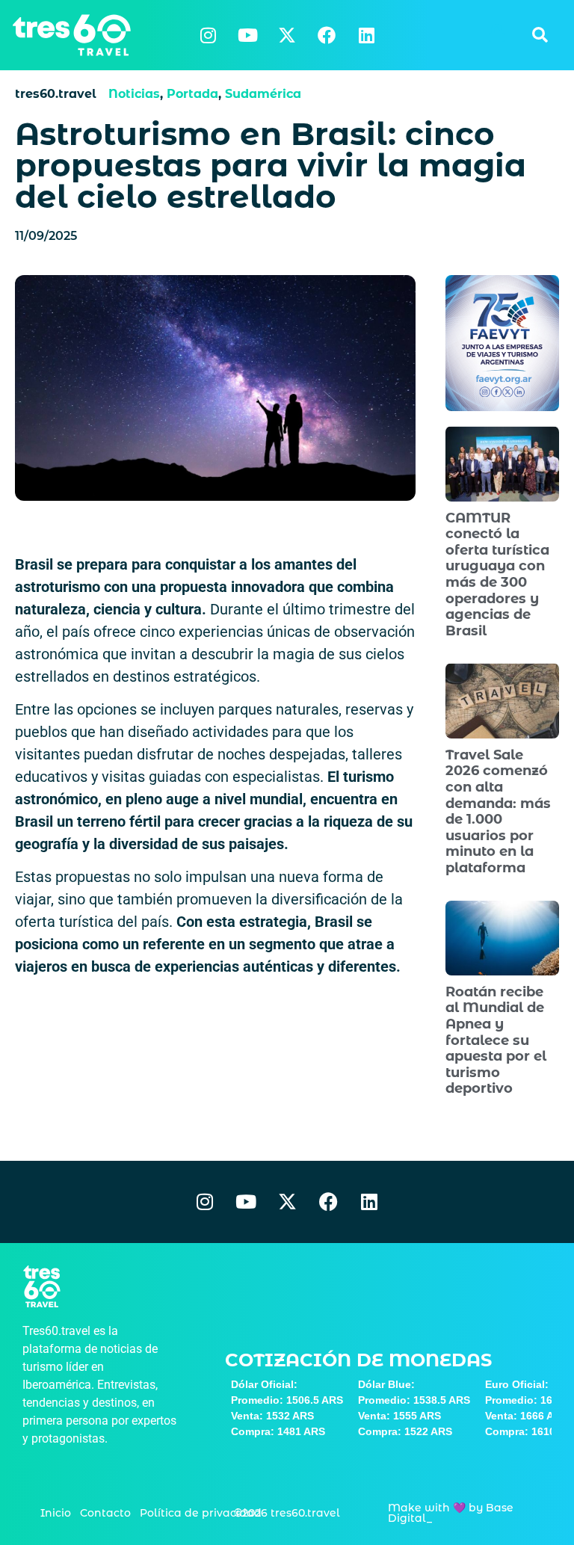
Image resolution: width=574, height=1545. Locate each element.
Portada (192, 94)
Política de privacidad (201, 1513)
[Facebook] (327, 35)
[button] (540, 35)
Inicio (55, 1513)
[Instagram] (208, 35)
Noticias (134, 94)
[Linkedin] (366, 35)
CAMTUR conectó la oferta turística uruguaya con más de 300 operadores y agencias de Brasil (497, 574)
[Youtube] (247, 35)
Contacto (105, 1513)
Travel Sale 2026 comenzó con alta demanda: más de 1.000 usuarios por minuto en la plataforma (498, 811)
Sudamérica (263, 94)
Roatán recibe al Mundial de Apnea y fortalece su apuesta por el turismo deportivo (495, 1040)
